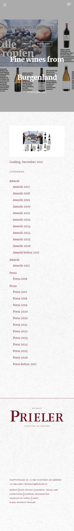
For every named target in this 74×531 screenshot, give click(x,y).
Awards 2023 (21, 226)
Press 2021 (43, 44)
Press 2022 (20, 331)
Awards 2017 (21, 187)
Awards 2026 (22, 246)
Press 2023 (20, 338)
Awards (14, 181)
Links (35, 498)
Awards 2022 (21, 219)
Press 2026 (20, 357)
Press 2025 (20, 351)
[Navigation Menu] (69, 4)
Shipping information (36, 494)
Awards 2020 (21, 206)
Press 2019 (20, 305)
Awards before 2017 (26, 252)
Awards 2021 (21, 213)
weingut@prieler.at (35, 484)
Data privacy (26, 490)
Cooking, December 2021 (26, 162)
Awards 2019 (21, 200)
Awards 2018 (21, 193)
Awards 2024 (21, 232)
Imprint (13, 490)
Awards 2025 (21, 239)
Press (27, 44)
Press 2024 (20, 344)
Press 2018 (20, 278)
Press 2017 (20, 292)
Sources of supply (20, 498)
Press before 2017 (24, 364)
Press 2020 (20, 311)
